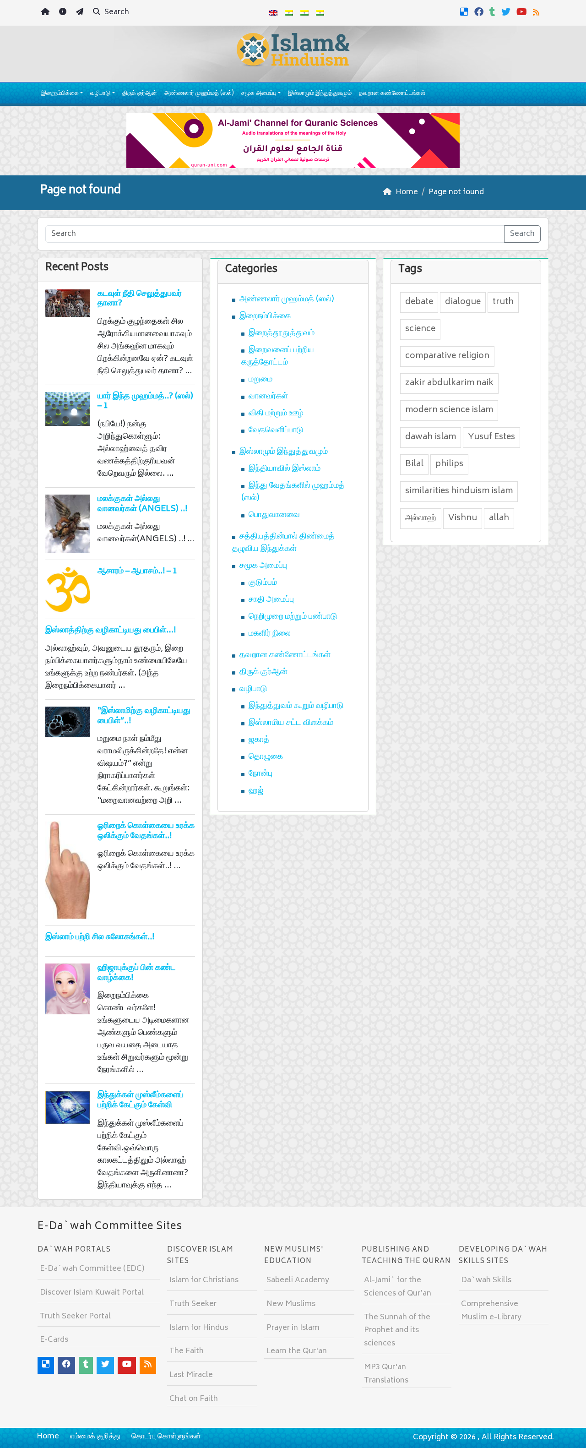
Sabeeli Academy (297, 1280)
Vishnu (462, 518)
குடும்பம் (263, 583)
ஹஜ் (256, 791)
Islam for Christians (204, 1280)
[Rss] (537, 12)
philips (449, 464)
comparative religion (447, 356)
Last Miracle (191, 1375)
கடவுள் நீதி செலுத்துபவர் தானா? (140, 299)
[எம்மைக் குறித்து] (63, 13)
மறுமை (260, 379)
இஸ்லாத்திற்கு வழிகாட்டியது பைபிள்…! (110, 630)
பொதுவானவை (274, 515)
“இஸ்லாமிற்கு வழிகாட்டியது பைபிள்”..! (144, 716)
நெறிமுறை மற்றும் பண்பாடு (293, 617)
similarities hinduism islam (459, 491)
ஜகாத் (259, 740)
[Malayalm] (289, 13)
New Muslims (290, 1304)
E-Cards (54, 1340)
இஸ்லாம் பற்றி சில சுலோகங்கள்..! (99, 937)
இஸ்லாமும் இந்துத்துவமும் (320, 93)
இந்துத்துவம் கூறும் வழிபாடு (296, 706)
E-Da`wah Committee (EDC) (92, 1269)
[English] (273, 13)
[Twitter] (507, 12)
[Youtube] (522, 12)
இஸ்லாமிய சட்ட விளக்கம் (291, 723)
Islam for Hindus (198, 1328)
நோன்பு (260, 774)
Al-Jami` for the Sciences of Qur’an (397, 1287)
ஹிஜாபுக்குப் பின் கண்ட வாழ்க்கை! (137, 973)
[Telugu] (304, 13)
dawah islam (430, 437)
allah (499, 518)
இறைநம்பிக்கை (60, 93)
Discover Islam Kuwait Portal (92, 1292)
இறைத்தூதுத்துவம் (282, 333)
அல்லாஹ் (420, 518)
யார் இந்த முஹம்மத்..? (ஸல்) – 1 (145, 401)
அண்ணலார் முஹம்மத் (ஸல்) (199, 93)
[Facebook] (480, 12)
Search (116, 12)
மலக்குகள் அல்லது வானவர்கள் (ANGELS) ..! (142, 504)
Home (48, 1436)
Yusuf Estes (491, 437)
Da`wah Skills (486, 1280)
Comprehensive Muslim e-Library (491, 1311)
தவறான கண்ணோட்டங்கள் (392, 93)
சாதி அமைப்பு (271, 600)
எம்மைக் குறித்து (95, 1436)
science (420, 329)
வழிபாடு (100, 93)
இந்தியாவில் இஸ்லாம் (284, 469)
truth (503, 302)
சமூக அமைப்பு (259, 93)
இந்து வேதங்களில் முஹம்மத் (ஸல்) (293, 492)
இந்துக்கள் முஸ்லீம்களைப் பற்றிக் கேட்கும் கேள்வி (141, 1100)
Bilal (414, 464)
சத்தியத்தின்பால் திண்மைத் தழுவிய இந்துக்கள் (283, 542)
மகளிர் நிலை (270, 633)
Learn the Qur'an (296, 1351)
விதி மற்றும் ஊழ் (276, 413)
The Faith (186, 1351)
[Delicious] (465, 12)
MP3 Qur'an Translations (386, 1374)
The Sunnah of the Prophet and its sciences (397, 1330)
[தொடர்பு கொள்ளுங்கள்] (80, 13)
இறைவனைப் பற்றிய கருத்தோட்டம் (277, 356)
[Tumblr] (493, 12)
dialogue (463, 302)
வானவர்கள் (268, 396)
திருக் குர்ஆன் (139, 93)
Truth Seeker (193, 1304)
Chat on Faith (193, 1399)
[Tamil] (320, 13)
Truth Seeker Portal (75, 1316)
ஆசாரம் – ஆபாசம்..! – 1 (137, 571)
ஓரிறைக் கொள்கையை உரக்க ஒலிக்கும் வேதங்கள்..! (146, 831)
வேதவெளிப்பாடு (276, 430)
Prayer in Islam (293, 1328)
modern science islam (449, 410)
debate (419, 302)
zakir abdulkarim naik (449, 383)
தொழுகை (266, 757)
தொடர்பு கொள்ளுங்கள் (166, 1436)
